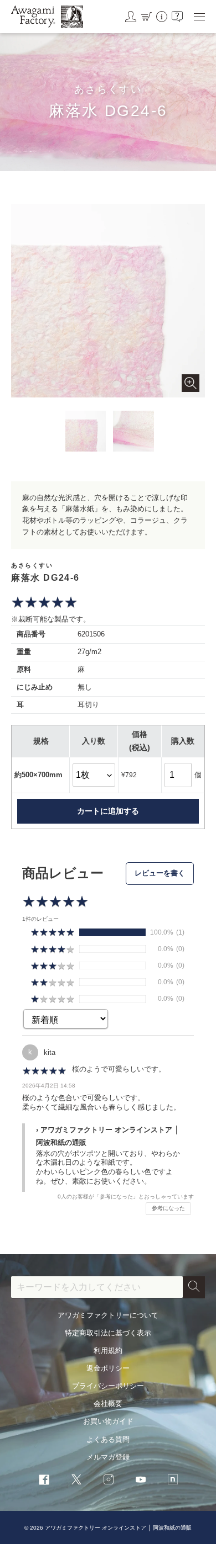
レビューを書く (160, 873)
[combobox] (97, 1287)
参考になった (168, 1208)
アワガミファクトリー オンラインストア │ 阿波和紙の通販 (118, 1528)
